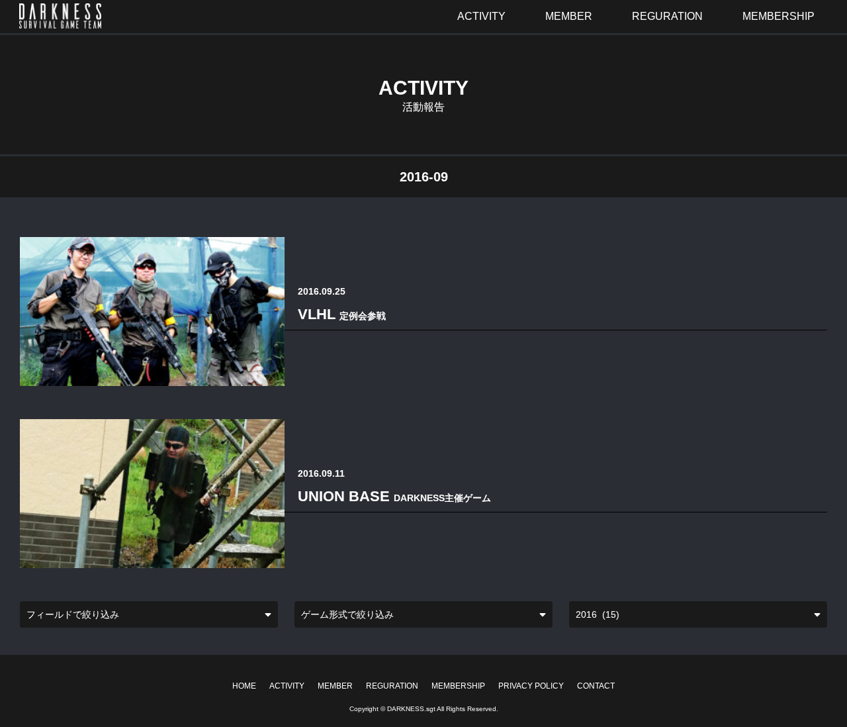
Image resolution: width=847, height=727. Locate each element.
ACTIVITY (286, 686)
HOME (244, 686)
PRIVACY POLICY (531, 686)
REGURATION (392, 686)
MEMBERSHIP (458, 686)
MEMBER (335, 686)
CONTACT (596, 686)
